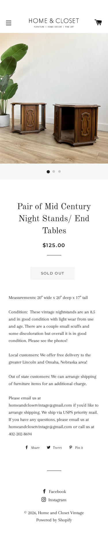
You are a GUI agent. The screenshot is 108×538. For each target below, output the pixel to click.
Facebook (57, 491)
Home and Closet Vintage (61, 512)
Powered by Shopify (54, 520)
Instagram (57, 499)
